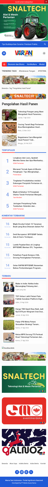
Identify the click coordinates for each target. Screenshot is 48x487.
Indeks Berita (23, 463)
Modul (42, 64)
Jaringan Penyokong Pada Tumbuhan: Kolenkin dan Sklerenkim (24, 206)
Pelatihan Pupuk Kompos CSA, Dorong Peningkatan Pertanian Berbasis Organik (26, 257)
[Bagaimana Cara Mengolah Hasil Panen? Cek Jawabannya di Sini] (9, 140)
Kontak (43, 463)
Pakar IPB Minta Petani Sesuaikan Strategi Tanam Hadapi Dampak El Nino (27, 324)
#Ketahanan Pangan (27, 71)
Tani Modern (17, 197)
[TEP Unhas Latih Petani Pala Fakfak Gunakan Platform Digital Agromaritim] (8, 299)
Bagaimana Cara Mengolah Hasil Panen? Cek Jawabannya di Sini (30, 140)
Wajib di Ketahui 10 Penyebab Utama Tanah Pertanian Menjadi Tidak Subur (27, 194)
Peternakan (17, 175)
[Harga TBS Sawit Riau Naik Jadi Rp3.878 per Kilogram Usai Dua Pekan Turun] (8, 312)
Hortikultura (32, 64)
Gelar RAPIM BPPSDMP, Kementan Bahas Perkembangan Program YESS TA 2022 (28, 268)
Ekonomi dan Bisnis (16, 64)
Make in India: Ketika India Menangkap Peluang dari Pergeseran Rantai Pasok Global (30, 286)
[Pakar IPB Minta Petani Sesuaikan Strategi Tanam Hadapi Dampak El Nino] (8, 325)
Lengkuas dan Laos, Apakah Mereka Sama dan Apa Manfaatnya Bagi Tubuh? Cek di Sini (28, 160)
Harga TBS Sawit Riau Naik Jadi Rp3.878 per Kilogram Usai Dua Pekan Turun (29, 311)
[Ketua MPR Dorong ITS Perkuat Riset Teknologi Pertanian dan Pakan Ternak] (8, 338)
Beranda (5, 463)
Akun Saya (13, 463)
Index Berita (34, 463)
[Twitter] (31, 472)
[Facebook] (17, 472)
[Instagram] (22, 472)
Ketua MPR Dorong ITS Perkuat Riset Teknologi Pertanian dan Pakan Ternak (29, 337)
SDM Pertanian (18, 163)
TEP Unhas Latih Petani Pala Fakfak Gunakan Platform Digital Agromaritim (30, 299)
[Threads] (26, 472)
